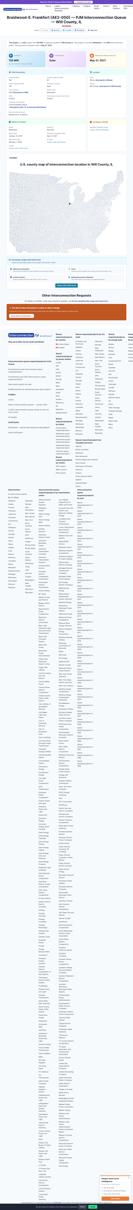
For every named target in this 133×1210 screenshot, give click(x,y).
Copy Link (93, 30)
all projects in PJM (20, 92)
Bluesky (56, 30)
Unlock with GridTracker (56, 142)
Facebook (80, 30)
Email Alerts (96, 7)
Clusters (76, 6)
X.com (45, 30)
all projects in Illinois (104, 80)
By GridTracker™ (32, 9)
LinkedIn (68, 30)
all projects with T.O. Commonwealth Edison (28, 107)
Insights (86, 6)
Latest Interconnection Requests (62, 8)
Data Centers (116, 7)
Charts (106, 6)
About (48, 6)
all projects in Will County (110, 86)
